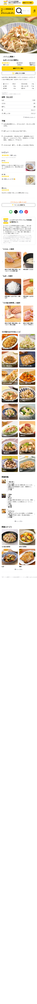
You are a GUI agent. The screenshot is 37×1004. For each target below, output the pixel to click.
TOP (3, 577)
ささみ (3, 103)
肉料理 (8, 577)
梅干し (3, 106)
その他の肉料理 (16, 577)
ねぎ (3, 100)
